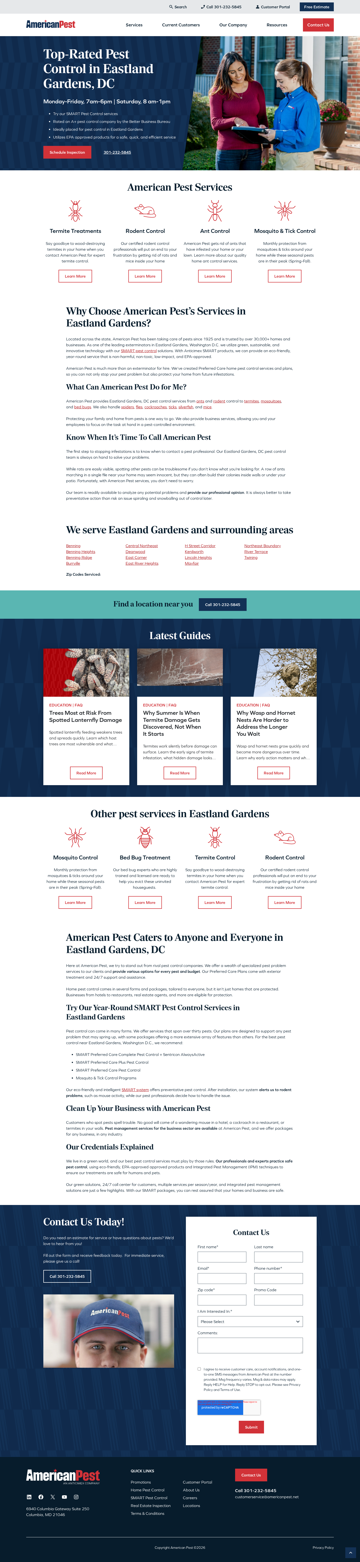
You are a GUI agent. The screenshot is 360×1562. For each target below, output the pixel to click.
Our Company (233, 24)
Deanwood (135, 551)
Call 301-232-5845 (223, 7)
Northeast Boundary (262, 545)
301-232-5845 (260, 1490)
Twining (251, 557)
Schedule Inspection (67, 152)
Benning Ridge (79, 557)
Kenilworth (194, 551)
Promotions (141, 1482)
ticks (173, 407)
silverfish (186, 407)
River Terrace (256, 551)
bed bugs (82, 407)
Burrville (73, 563)
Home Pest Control (147, 1490)
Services (134, 24)
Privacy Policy (323, 1548)
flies (139, 407)
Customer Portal (275, 7)
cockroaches (155, 407)
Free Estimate (316, 7)
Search (181, 7)
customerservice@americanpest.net (267, 1497)
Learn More (75, 276)
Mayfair (192, 563)
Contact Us (318, 24)
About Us (191, 1490)
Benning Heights (80, 551)
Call (239, 1490)
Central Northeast (142, 545)
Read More (86, 773)
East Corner (136, 557)
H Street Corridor (200, 545)
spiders (127, 407)
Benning (73, 545)
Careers (190, 1498)
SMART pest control (139, 350)
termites (251, 401)
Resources (277, 24)
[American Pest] (50, 25)
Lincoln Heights (198, 557)
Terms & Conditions (147, 1513)
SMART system (135, 1089)
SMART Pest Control (149, 1498)
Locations (191, 1505)
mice (207, 407)
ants (200, 401)
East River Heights (142, 563)
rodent (219, 401)
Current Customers (181, 24)
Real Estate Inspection (151, 1505)
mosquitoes (271, 401)
